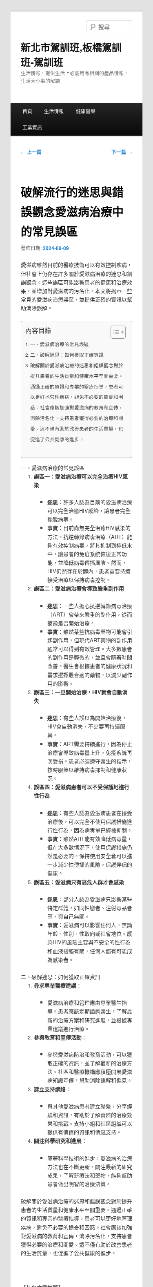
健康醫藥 (85, 110)
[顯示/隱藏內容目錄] (114, 332)
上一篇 (31, 152)
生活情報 (54, 110)
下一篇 (121, 152)
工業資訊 (32, 127)
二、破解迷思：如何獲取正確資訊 (67, 354)
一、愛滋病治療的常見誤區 (59, 344)
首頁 (27, 110)
